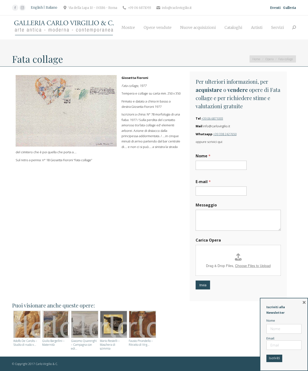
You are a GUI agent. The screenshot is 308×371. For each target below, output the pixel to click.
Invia (202, 285)
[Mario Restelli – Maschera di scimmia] (113, 325)
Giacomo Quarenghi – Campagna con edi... (84, 345)
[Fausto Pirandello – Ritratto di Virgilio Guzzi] (142, 325)
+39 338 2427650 (225, 134)
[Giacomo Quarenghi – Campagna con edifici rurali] (84, 325)
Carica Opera (208, 240)
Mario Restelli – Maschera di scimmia (110, 345)
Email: (270, 338)
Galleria (289, 8)
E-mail (203, 181)
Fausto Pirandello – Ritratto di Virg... (141, 343)
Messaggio (206, 205)
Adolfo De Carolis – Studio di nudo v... (25, 343)
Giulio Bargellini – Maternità (53, 343)
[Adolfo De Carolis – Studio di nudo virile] (26, 325)
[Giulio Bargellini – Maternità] (55, 325)
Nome (203, 156)
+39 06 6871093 (212, 118)
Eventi (275, 8)
